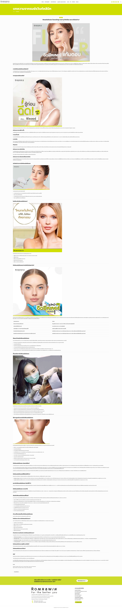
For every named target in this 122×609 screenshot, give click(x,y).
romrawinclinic (62, 21)
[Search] (121, 2)
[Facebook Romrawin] (113, 1)
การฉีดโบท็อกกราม (83, 151)
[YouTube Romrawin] (116, 1)
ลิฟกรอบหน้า (34, 151)
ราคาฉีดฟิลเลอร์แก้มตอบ (100, 491)
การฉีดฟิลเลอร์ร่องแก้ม (80, 478)
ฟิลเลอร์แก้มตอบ (16, 571)
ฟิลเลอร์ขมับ (90, 478)
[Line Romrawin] (111, 1)
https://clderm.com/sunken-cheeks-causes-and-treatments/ (22, 567)
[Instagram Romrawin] (115, 1)
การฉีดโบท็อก (15, 151)
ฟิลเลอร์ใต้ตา (72, 479)
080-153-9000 (38, 602)
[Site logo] (5, 1)
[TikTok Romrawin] (118, 1)
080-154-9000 (43, 602)
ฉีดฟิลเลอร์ (17, 11)
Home (14, 11)
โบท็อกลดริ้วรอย (33, 154)
